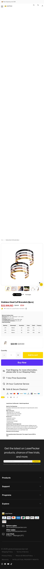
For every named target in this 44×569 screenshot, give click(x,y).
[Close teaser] (39, 282)
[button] (13, 536)
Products (6, 477)
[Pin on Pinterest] (11, 397)
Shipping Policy (28, 372)
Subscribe (36, 461)
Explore (5, 503)
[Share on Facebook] (4, 397)
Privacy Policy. (37, 464)
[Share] (2, 397)
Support (6, 486)
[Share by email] (14, 397)
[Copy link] (17, 397)
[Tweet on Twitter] (7, 397)
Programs (6, 495)
